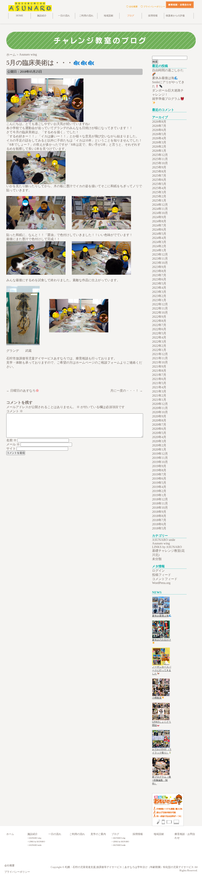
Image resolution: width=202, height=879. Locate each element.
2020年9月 (159, 416)
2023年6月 (159, 279)
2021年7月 (159, 374)
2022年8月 (159, 321)
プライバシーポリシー (17, 872)
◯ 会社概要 (132, 6)
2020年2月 (159, 445)
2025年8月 (159, 171)
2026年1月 (159, 150)
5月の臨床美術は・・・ (39, 62)
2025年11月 (160, 159)
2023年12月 (160, 254)
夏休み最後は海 (163, 78)
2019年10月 (160, 462)
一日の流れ (64, 15)
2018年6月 (159, 524)
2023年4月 (159, 287)
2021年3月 (159, 391)
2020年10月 (160, 412)
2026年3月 (159, 142)
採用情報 (153, 15)
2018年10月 (160, 507)
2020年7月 (159, 424)
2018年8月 (159, 516)
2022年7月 (159, 325)
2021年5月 (159, 383)
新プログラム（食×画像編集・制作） (161, 780)
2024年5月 (159, 233)
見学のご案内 (98, 834)
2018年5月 (159, 528)
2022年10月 (160, 312)
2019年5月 (159, 482)
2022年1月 (159, 350)
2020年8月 (159, 420)
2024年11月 (160, 208)
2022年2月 (159, 345)
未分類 (157, 559)
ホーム (10, 834)
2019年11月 (160, 457)
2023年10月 (160, 262)
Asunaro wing (161, 543)
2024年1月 (159, 250)
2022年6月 (159, 329)
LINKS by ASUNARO (167, 547)
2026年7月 (159, 125)
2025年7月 (159, 175)
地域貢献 (108, 15)
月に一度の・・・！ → (126, 390)
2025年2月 (159, 196)
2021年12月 (160, 354)
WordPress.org (161, 583)
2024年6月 (159, 229)
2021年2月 (159, 395)
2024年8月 (159, 221)
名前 (11, 440)
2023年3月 (159, 291)
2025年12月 (160, 155)
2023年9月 (159, 267)
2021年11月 (160, 358)
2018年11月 (160, 503)
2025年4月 (159, 188)
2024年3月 (159, 242)
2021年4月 (159, 387)
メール (13, 444)
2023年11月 (160, 258)
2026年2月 (159, 146)
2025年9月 (159, 167)
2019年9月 (159, 466)
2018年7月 (159, 520)
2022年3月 (159, 341)
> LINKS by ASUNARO (36, 841)
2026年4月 (159, 138)
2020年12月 (160, 404)
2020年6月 (159, 428)
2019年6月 (159, 478)
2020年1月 (159, 449)
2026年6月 (159, 130)
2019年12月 (160, 453)
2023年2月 (159, 296)
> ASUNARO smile (34, 845)
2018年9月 (159, 511)
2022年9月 (159, 316)
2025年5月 (159, 184)
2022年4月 (159, 337)
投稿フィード (161, 574)
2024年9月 (159, 217)
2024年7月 (159, 225)
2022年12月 (160, 304)
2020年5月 (159, 433)
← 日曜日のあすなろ (21, 390)
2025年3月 (159, 192)
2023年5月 (159, 283)
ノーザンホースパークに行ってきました (161, 670)
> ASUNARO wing (34, 838)
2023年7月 (159, 275)
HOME (19, 15)
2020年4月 (159, 437)
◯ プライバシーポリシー (153, 6)
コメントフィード (164, 579)
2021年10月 (160, 362)
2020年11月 (160, 408)
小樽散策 (157, 697)
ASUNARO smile (163, 539)
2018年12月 (160, 499)
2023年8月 (159, 271)
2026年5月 (159, 134)
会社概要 (9, 865)
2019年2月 (159, 491)
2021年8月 (159, 370)
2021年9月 (159, 366)
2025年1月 (159, 200)
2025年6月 (159, 179)
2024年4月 (159, 238)
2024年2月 (159, 246)
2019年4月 (159, 487)
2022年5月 (159, 333)
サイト (11, 448)
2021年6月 (159, 379)
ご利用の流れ (86, 15)
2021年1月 (159, 399)
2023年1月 (159, 300)
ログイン (158, 570)
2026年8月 (159, 121)
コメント (14, 411)
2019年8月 (159, 470)
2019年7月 (159, 474)
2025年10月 (160, 163)
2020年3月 (159, 441)
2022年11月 (160, 308)
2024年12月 (160, 204)
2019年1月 (159, 495)
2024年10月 (160, 213)
